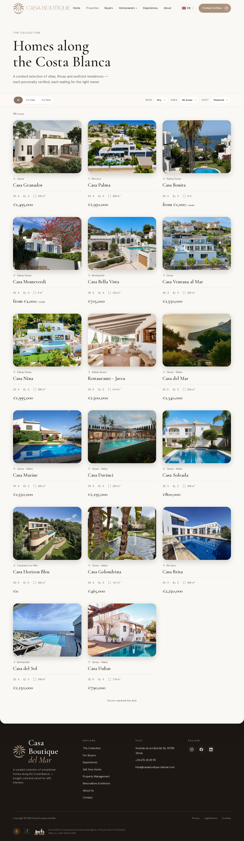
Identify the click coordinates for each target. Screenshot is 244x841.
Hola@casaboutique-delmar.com (155, 767)
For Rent (46, 100)
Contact (88, 797)
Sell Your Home (92, 769)
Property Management (96, 776)
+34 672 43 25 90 (145, 760)
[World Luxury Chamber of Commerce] (16, 831)
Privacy (196, 818)
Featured (219, 100)
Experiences (150, 8)
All (18, 100)
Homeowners (127, 8)
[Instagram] (191, 749)
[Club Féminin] (27, 831)
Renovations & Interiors (96, 783)
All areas (187, 100)
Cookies (226, 818)
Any (159, 100)
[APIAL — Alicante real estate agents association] (39, 831)
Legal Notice (210, 818)
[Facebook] (201, 749)
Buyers (109, 8)
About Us (88, 790)
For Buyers (89, 755)
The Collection (92, 748)
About (167, 8)
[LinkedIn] (211, 749)
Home (76, 8)
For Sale (30, 100)
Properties (92, 8)
